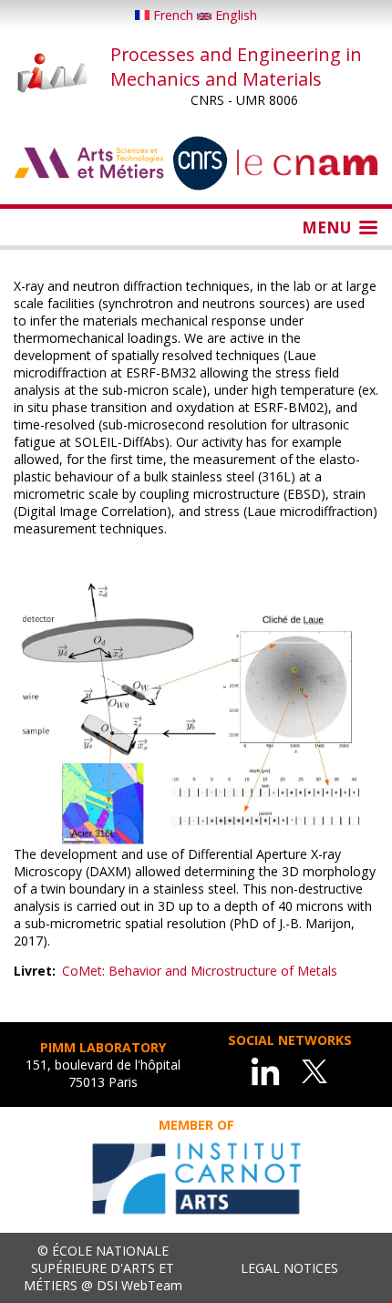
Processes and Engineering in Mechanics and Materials (236, 66)
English (234, 15)
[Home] (53, 75)
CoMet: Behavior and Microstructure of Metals (199, 970)
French (173, 15)
